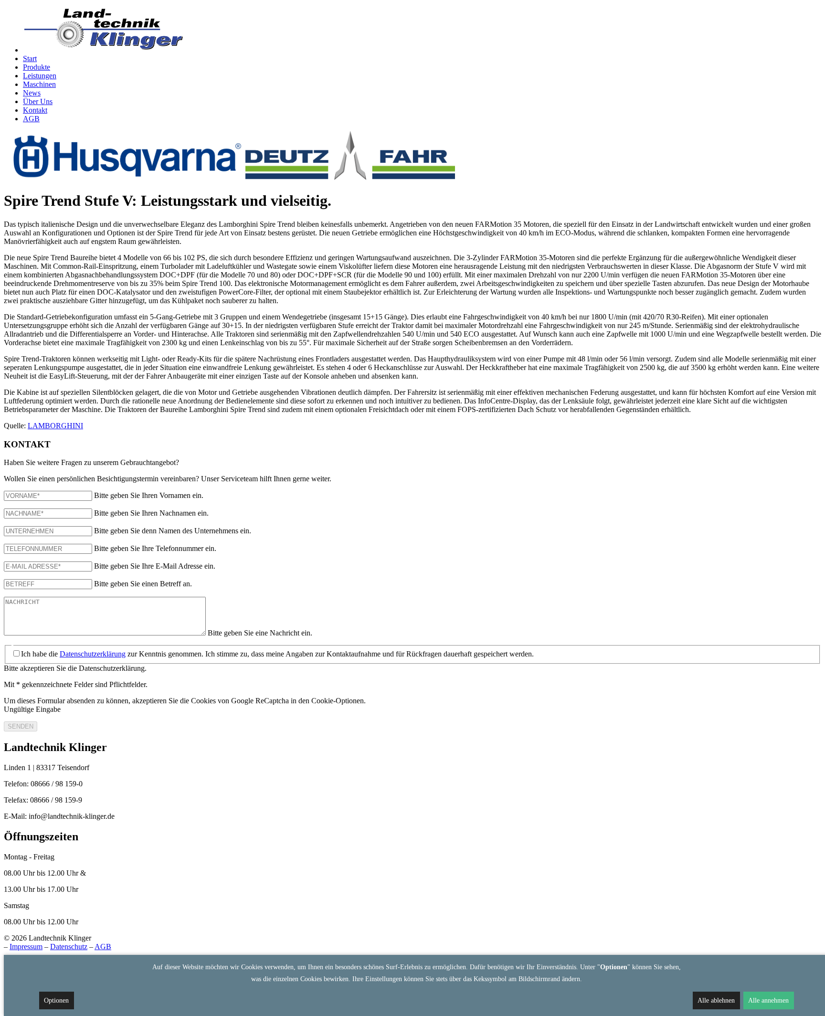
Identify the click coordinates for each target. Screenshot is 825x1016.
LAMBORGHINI (55, 426)
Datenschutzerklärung (93, 654)
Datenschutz (68, 946)
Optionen (56, 1000)
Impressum (26, 946)
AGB (103, 946)
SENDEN (20, 726)
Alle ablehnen (716, 1000)
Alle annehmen (768, 1000)
